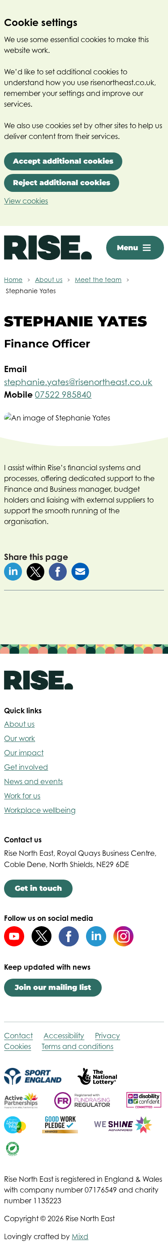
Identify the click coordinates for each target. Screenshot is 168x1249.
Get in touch (38, 888)
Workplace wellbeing (40, 810)
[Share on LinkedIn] (13, 572)
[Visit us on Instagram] (123, 936)
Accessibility (63, 1035)
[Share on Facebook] (58, 572)
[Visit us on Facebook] (69, 936)
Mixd (80, 1236)
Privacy (107, 1035)
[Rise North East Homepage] (48, 247)
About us (19, 724)
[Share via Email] (80, 572)
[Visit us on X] (41, 936)
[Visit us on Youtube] (14, 936)
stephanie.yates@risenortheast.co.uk (78, 382)
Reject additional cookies (61, 182)
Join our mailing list (53, 987)
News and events (33, 781)
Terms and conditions (77, 1046)
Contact (18, 1035)
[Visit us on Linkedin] (96, 936)
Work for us (22, 795)
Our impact (23, 752)
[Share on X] (35, 572)
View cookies (26, 200)
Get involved (26, 767)
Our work (19, 738)
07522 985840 (63, 394)
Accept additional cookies (63, 161)
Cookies (17, 1046)
